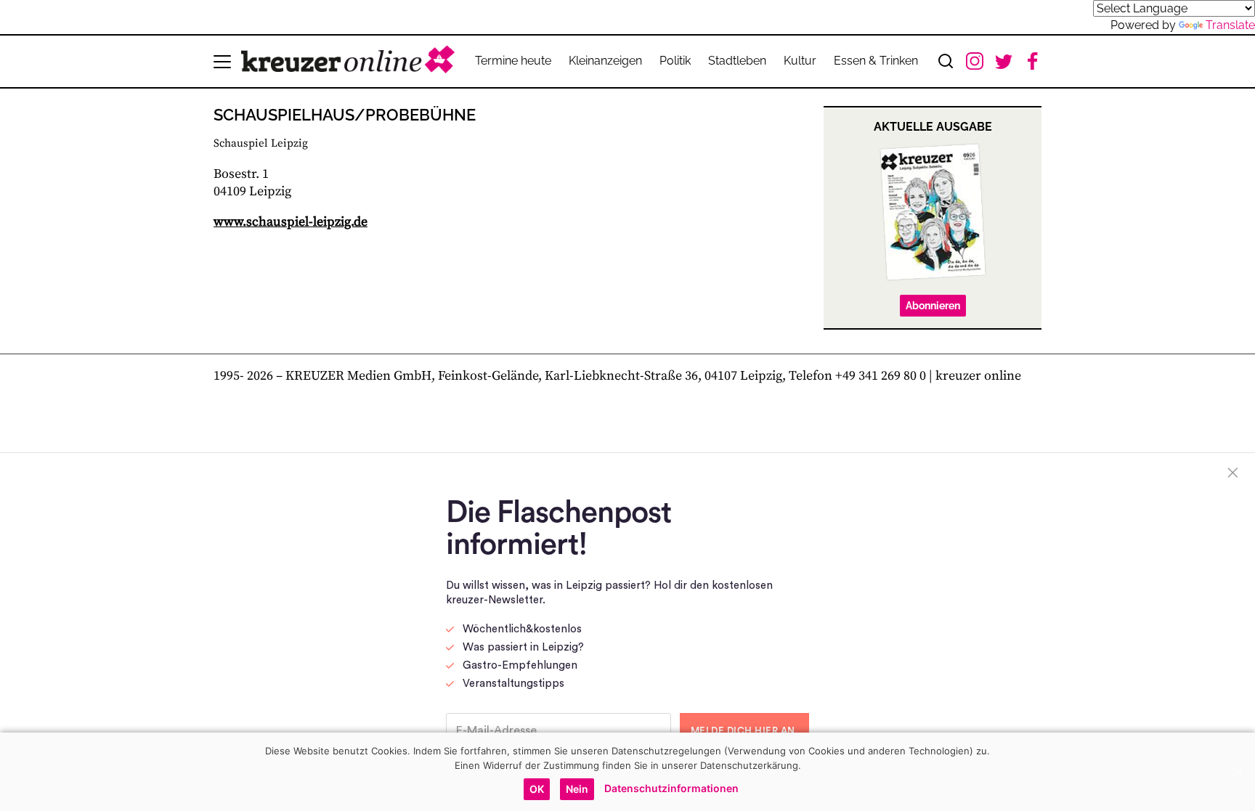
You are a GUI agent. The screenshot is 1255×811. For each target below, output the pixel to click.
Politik (675, 61)
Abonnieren (933, 305)
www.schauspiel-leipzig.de (290, 221)
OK (536, 789)
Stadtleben (737, 61)
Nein (577, 789)
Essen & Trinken (876, 61)
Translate (1230, 25)
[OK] (1237, 772)
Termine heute (513, 61)
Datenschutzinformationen (671, 788)
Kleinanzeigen (605, 61)
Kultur (800, 61)
